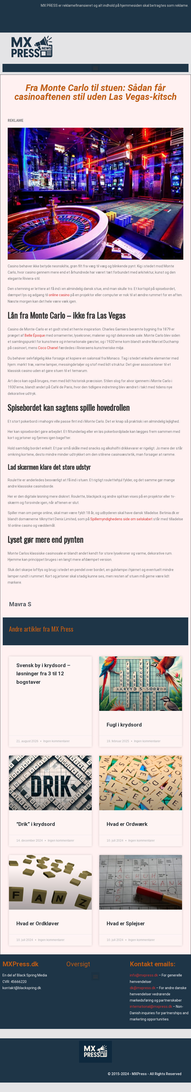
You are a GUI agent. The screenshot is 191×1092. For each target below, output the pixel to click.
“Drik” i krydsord (35, 824)
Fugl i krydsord (124, 725)
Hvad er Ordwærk (127, 824)
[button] (96, 68)
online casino (59, 295)
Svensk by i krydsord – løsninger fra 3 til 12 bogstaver (43, 673)
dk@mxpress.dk (142, 988)
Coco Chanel (48, 348)
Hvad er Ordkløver (37, 924)
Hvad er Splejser (126, 924)
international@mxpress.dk (151, 1007)
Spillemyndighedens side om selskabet (121, 519)
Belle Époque (35, 335)
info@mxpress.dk (144, 975)
